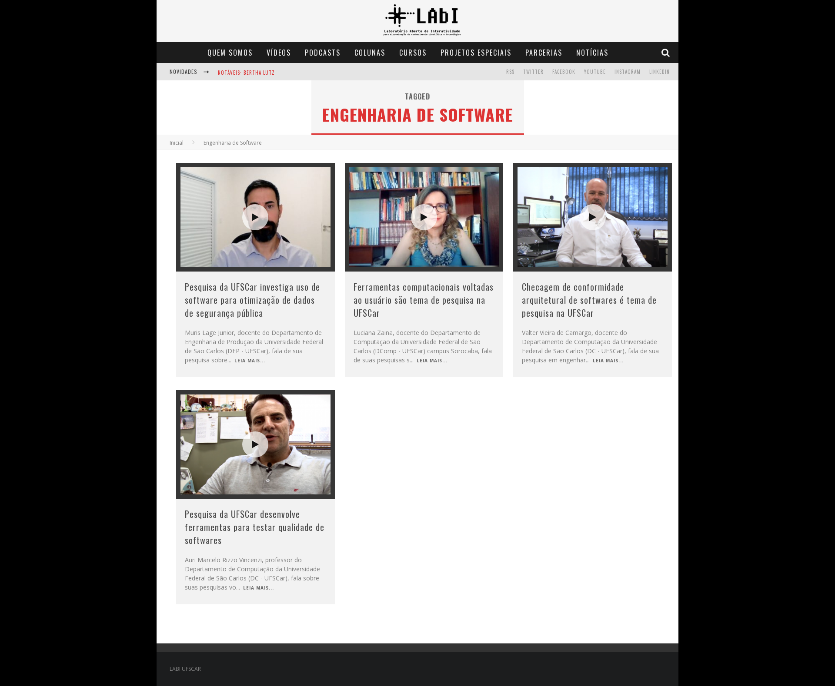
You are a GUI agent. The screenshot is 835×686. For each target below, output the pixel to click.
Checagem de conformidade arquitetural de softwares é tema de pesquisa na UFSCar (589, 299)
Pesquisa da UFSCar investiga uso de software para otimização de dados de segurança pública (252, 299)
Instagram (628, 71)
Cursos (413, 52)
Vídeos (279, 52)
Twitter (533, 71)
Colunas (369, 52)
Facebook (563, 71)
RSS (510, 71)
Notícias (592, 52)
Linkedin (659, 71)
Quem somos (230, 52)
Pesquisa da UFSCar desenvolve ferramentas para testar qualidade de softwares (254, 527)
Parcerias (543, 52)
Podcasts (323, 52)
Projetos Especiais (476, 52)
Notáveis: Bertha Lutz (246, 72)
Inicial (177, 142)
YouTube (595, 71)
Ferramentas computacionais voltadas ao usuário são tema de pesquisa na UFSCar (424, 299)
